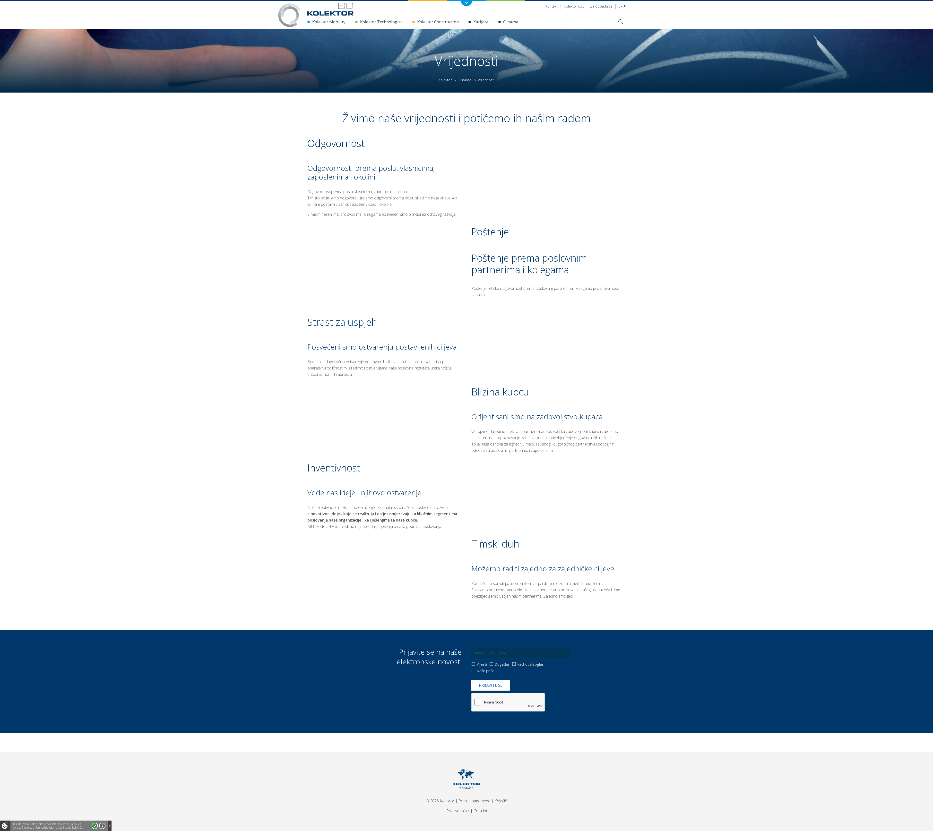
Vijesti (482, 664)
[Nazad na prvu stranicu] (330, 9)
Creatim (480, 811)
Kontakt (551, 6)
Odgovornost (329, 168)
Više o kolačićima (102, 826)
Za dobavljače (601, 6)
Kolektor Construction (438, 22)
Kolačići (501, 801)
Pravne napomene (474, 801)
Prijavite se (490, 685)
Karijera (481, 22)
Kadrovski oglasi (530, 664)
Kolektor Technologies (381, 22)
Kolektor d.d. (574, 6)
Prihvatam (95, 826)
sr (621, 6)
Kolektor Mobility (329, 22)
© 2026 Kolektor (440, 801)
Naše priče (485, 670)
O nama (510, 22)
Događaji (502, 664)
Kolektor (445, 80)
